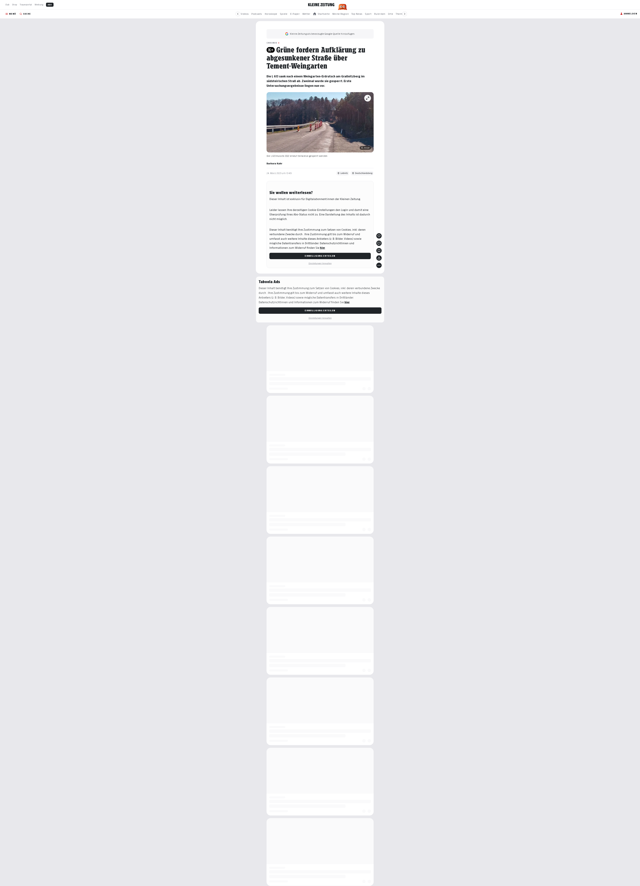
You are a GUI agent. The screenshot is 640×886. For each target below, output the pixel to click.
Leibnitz (344, 173)
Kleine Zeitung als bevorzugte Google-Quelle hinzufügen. (322, 33)
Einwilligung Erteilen (320, 256)
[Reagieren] (379, 236)
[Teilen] (379, 258)
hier (322, 247)
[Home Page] (321, 4)
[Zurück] (238, 14)
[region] (321, 14)
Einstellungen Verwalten (320, 263)
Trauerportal (26, 5)
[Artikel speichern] (379, 250)
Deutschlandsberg (363, 173)
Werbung (39, 5)
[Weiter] (404, 14)
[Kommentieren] (379, 243)
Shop (14, 5)
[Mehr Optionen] (379, 265)
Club (7, 5)
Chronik (272, 43)
